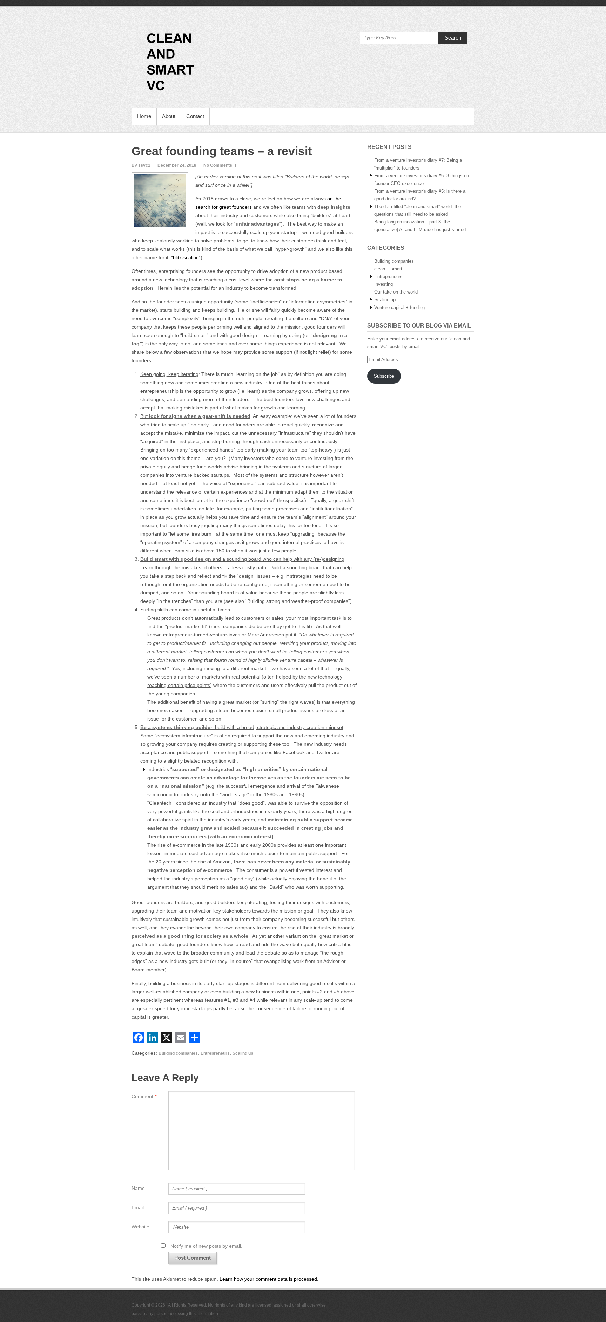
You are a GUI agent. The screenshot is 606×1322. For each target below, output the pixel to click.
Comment (144, 1096)
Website (140, 1227)
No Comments (217, 165)
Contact (195, 116)
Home (144, 116)
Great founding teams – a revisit (222, 151)
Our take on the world (396, 292)
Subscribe (384, 376)
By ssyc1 (141, 165)
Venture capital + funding (399, 307)
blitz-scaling (186, 257)
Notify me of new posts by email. (206, 1246)
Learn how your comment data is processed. (269, 1279)
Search (453, 38)
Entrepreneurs (215, 1053)
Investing (383, 284)
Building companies (178, 1053)
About (168, 116)
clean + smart (388, 268)
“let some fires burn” (190, 534)
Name (138, 1188)
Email (138, 1207)
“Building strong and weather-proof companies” (297, 601)
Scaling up (243, 1053)
